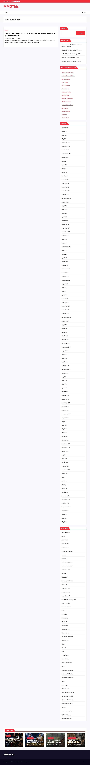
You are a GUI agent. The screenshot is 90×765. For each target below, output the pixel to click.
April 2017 (64, 432)
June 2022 (64, 250)
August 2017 (65, 417)
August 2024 (65, 202)
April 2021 (64, 295)
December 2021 (66, 269)
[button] (82, 12)
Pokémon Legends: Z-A (68, 670)
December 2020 (66, 306)
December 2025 (66, 142)
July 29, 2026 (31, 744)
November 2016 (66, 447)
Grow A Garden (66, 603)
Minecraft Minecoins (67, 636)
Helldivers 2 (65, 618)
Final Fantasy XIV (66, 592)
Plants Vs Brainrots (67, 662)
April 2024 (64, 217)
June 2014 (64, 518)
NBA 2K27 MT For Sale (67, 98)
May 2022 (64, 254)
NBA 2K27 (64, 648)
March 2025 (65, 176)
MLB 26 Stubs (65, 95)
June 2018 (64, 380)
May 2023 (64, 243)
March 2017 (65, 436)
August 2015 (65, 473)
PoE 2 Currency (66, 85)
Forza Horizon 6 (66, 595)
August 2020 (65, 321)
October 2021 (65, 276)
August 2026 (65, 127)
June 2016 (64, 458)
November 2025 (66, 146)
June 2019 (64, 358)
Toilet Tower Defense (67, 696)
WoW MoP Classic (66, 714)
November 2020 (66, 310)
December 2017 (66, 403)
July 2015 (64, 477)
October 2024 (65, 194)
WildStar (64, 707)
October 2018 (65, 365)
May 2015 (64, 484)
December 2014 (66, 496)
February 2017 (65, 440)
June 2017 (64, 425)
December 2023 (66, 228)
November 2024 (66, 191)
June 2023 (64, 239)
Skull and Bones (66, 688)
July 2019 (64, 354)
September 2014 (66, 507)
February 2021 (65, 298)
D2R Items (64, 114)
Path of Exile (65, 659)
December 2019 (66, 343)
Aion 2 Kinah (65, 540)
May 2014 (64, 522)
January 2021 (65, 302)
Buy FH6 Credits (66, 79)
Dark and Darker (66, 569)
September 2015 (66, 470)
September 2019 (66, 347)
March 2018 (65, 391)
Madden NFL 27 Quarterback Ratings (71, 50)
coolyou (19, 38)
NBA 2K (6, 30)
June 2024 (64, 209)
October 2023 (65, 235)
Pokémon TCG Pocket (67, 677)
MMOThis (11, 6)
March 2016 (65, 462)
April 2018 (64, 388)
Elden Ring (64, 577)
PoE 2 (63, 666)
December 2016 (66, 443)
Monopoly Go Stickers (67, 72)
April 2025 (64, 172)
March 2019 (65, 362)
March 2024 (65, 220)
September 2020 (66, 317)
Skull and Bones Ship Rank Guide (70, 57)
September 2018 (66, 369)
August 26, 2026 (11, 742)
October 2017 (65, 410)
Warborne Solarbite (67, 703)
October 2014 (65, 503)
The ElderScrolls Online (68, 692)
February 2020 (65, 339)
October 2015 (65, 466)
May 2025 (64, 168)
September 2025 (66, 153)
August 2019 (65, 351)
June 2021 (64, 287)
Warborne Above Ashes (68, 700)
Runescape (65, 685)
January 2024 (65, 224)
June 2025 (64, 165)
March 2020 (65, 336)
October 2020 (65, 313)
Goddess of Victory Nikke (69, 599)
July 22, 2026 (73, 744)
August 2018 (65, 373)
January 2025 (65, 183)
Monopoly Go (65, 640)
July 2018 (64, 377)
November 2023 (66, 232)
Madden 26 (65, 621)
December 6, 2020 (10, 38)
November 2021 (66, 272)
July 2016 (64, 455)
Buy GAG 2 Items (66, 111)
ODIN (63, 651)
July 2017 (64, 421)
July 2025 (64, 161)
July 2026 (64, 131)
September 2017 (66, 414)
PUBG (63, 681)
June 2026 (64, 135)
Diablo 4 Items (65, 89)
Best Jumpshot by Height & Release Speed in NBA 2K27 (14, 740)
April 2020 (64, 332)
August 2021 (65, 284)
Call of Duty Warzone (67, 551)
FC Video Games (66, 588)
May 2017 (64, 429)
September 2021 (66, 280)
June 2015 (64, 481)
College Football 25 (67, 562)
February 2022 (65, 265)
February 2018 (65, 395)
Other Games (65, 655)
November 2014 (66, 499)
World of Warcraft (67, 711)
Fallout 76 (64, 584)
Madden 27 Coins (66, 92)
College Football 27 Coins (68, 76)
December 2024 (66, 187)
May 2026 (64, 139)
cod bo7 (64, 558)
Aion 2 (63, 536)
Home (6, 12)
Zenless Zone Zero (67, 718)
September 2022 (66, 246)
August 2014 (65, 510)
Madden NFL (65, 625)
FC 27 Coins (65, 82)
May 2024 (64, 213)
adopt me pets (66, 532)
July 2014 (64, 514)
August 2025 (65, 157)
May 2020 (64, 328)
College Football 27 (67, 566)
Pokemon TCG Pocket (67, 674)
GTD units (64, 614)
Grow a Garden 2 (66, 607)
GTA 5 (63, 610)
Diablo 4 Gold (65, 118)
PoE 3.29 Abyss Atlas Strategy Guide (71, 54)
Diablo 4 (64, 573)
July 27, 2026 (52, 744)
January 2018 (65, 399)
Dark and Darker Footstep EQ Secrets (72, 61)
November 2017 (66, 406)
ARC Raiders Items (66, 101)
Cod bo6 (64, 555)
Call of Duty (65, 547)
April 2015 (64, 488)
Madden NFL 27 (66, 629)
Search (63, 28)
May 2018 (64, 384)
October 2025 (65, 150)
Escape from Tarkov (67, 581)
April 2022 (64, 258)
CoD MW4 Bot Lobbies (67, 105)
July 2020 (64, 324)
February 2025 (65, 179)
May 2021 (64, 291)
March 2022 (65, 261)
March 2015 (65, 492)
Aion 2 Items (65, 108)
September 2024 (66, 198)
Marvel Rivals (65, 633)
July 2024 (64, 205)
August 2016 (65, 451)
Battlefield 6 (65, 543)
